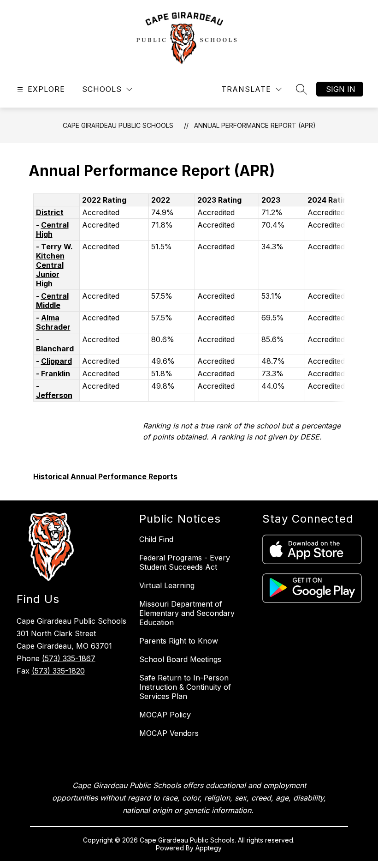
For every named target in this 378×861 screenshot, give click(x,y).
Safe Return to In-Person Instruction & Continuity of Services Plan (185, 687)
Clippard (56, 361)
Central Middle (52, 300)
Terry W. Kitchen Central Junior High (54, 265)
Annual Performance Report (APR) (255, 125)
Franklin (55, 373)
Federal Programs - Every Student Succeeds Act (184, 562)
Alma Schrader (53, 322)
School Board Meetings (180, 659)
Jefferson (54, 395)
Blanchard (55, 348)
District (50, 212)
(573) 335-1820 (58, 670)
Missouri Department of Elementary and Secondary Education (187, 613)
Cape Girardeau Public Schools (118, 125)
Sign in (340, 89)
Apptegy (208, 848)
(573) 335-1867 (68, 658)
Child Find (156, 539)
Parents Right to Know (178, 640)
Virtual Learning (167, 585)
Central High (52, 229)
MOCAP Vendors (169, 733)
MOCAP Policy (165, 714)
